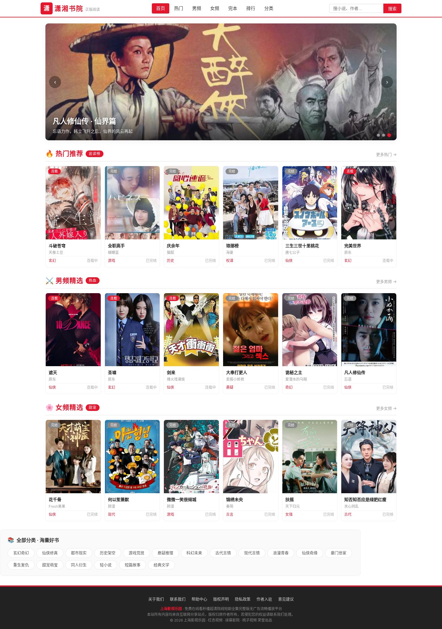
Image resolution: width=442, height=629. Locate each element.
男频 (196, 8)
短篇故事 (132, 564)
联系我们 (178, 599)
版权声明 (221, 599)
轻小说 (106, 564)
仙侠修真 (50, 552)
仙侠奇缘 (310, 552)
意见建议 (286, 599)
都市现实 (79, 552)
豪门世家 (338, 552)
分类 (268, 8)
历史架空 (107, 552)
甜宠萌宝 (50, 564)
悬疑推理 (165, 552)
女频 (214, 8)
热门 (178, 8)
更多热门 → (386, 154)
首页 (160, 8)
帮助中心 (199, 599)
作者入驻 (264, 599)
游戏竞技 (136, 552)
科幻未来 (194, 552)
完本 (232, 8)
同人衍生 (79, 564)
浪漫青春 (281, 552)
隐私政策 (242, 599)
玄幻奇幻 (21, 552)
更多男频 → (386, 281)
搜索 (392, 8)
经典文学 (161, 564)
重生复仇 (21, 564)
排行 (250, 8)
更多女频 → (386, 408)
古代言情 (223, 552)
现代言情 (252, 552)
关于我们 (156, 599)
